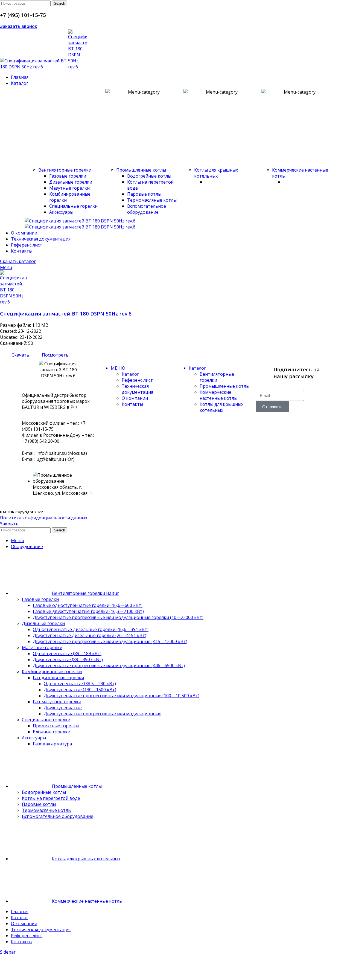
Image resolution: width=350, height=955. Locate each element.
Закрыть (9, 524)
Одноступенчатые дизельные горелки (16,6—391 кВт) (90, 629)
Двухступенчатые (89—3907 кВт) (68, 659)
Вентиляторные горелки (64, 170)
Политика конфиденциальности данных (43, 518)
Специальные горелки (73, 206)
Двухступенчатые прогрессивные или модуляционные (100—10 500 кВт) (121, 696)
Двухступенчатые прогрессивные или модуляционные (102, 714)
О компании (135, 398)
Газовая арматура (52, 744)
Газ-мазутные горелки (57, 702)
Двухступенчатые (63, 708)
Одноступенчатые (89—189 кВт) (67, 653)
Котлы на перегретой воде (51, 798)
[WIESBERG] (80, 227)
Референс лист (137, 380)
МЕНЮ (118, 368)
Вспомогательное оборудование (146, 209)
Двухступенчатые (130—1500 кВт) (80, 690)
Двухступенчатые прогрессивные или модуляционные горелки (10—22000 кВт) (118, 617)
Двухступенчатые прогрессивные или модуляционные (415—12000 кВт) (110, 641)
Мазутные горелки (42, 647)
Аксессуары (61, 212)
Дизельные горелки (70, 182)
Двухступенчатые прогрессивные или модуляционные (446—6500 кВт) (109, 665)
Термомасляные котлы (152, 200)
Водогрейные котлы (149, 176)
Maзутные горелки (69, 188)
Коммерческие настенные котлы (218, 395)
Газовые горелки (67, 176)
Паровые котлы (144, 194)
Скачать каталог (18, 261)
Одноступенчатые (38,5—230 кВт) (80, 684)
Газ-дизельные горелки (58, 678)
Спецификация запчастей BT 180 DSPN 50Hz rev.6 (66, 313)
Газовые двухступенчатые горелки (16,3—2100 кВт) (88, 611)
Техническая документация (137, 389)
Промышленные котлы (141, 170)
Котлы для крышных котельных (216, 173)
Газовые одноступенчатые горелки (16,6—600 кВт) (87, 605)
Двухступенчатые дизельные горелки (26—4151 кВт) (89, 635)
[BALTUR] (80, 221)
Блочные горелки (51, 732)
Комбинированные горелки (52, 671)
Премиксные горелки (56, 726)
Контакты (132, 404)
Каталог (130, 374)
